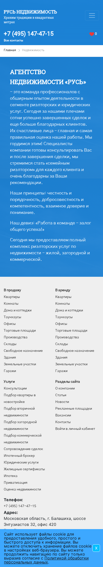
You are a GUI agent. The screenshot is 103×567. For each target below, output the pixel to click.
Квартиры (12, 297)
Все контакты (13, 40)
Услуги (9, 381)
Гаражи (10, 371)
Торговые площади (20, 330)
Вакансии (63, 415)
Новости (62, 402)
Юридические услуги (21, 462)
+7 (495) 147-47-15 (29, 33)
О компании (65, 388)
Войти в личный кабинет (75, 429)
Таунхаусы (12, 317)
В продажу (12, 290)
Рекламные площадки (73, 408)
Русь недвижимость (30, 12)
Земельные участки (20, 364)
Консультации (15, 388)
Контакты (63, 422)
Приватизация (16, 482)
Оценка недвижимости (22, 489)
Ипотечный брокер (19, 456)
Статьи (60, 395)
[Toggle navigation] (92, 15)
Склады (10, 344)
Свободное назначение (23, 351)
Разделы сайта (67, 381)
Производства (16, 337)
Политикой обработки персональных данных (46, 560)
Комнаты (11, 303)
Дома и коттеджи (18, 310)
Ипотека (11, 476)
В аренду (62, 290)
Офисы (10, 324)
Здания (10, 357)
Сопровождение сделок (23, 449)
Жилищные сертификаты (24, 469)
